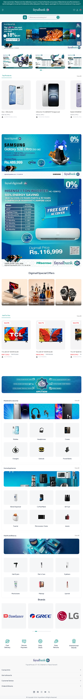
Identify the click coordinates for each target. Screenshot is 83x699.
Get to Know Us (7, 675)
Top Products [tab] (6, 75)
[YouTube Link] (45, 692)
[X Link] (49, 692)
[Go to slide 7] (41, 631)
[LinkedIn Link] (34, 692)
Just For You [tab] (6, 315)
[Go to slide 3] (35, 631)
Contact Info (6, 670)
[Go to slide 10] (45, 631)
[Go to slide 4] (36, 631)
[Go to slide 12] (47, 631)
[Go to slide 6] (40, 631)
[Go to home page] (25, 17)
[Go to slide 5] (38, 631)
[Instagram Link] (41, 692)
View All (79, 76)
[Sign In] (77, 10)
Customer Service (7, 681)
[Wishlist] (74, 10)
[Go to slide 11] (46, 631)
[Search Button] (58, 17)
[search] (42, 17)
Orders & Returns (7, 686)
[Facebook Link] (38, 692)
